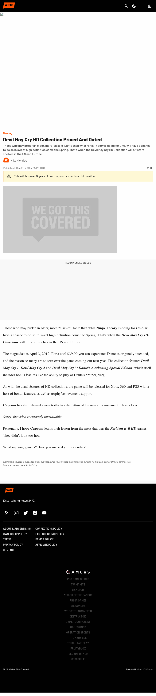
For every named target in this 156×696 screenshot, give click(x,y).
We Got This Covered (78, 611)
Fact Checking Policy (49, 534)
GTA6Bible (78, 659)
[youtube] (44, 513)
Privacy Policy (13, 544)
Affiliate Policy (46, 544)
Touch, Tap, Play (78, 643)
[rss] (7, 513)
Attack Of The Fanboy (78, 595)
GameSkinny (78, 627)
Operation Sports (78, 632)
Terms (7, 539)
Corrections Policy (48, 528)
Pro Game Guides (78, 579)
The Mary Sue (78, 637)
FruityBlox (78, 648)
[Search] (126, 6)
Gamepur (78, 589)
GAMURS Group (145, 669)
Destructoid (78, 616)
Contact (8, 550)
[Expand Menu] (141, 6)
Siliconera (78, 605)
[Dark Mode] (134, 6)
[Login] (149, 6)
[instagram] (16, 513)
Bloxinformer (78, 653)
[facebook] (35, 513)
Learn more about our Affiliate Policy (20, 465)
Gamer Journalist (78, 621)
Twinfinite (78, 584)
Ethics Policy (44, 539)
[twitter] (25, 513)
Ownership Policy (15, 534)
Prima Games (78, 600)
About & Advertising (17, 528)
